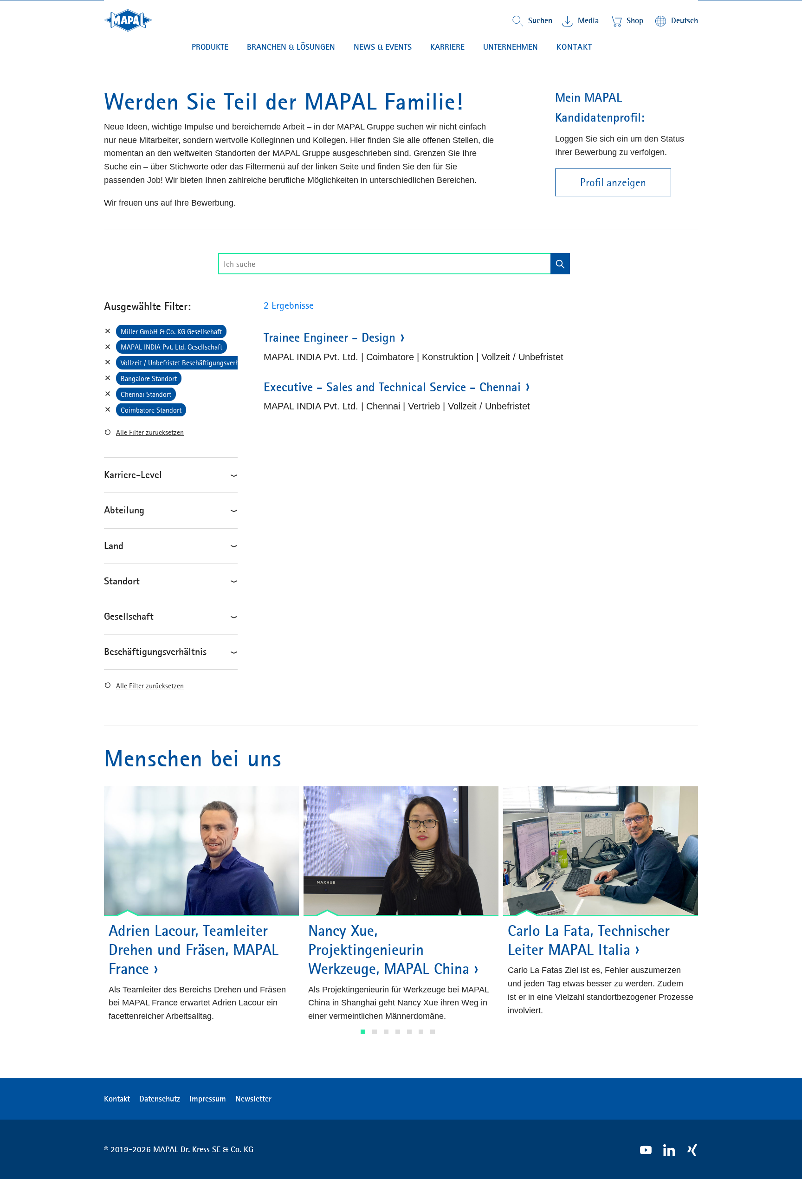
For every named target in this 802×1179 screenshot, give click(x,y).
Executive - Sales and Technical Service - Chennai (392, 387)
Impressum (207, 1099)
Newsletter (253, 1099)
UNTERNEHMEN (510, 47)
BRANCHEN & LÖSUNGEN (291, 47)
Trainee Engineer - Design (329, 337)
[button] (363, 1032)
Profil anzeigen (613, 182)
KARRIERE (447, 47)
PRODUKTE (210, 47)
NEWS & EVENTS (383, 47)
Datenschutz (159, 1099)
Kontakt (574, 47)
